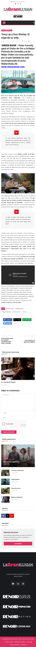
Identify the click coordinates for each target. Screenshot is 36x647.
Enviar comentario (8, 432)
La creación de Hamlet (8, 382)
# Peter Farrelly (10, 308)
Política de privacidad (19, 642)
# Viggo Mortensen (6, 312)
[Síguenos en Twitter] (18, 3)
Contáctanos (24, 644)
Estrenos (4, 30)
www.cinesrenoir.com (13, 66)
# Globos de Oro (17, 312)
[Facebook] (3, 516)
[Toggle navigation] (4, 22)
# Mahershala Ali (19, 308)
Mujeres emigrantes (17, 497)
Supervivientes (15, 479)
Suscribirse (18, 543)
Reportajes (9, 30)
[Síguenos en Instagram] (20, 3)
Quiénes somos (9, 642)
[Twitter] (8, 516)
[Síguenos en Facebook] (15, 3)
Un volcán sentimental (17, 470)
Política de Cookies (14, 644)
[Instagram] (12, 516)
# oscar (24, 312)
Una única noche (15, 488)
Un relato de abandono (11, 462)
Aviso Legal (29, 642)
